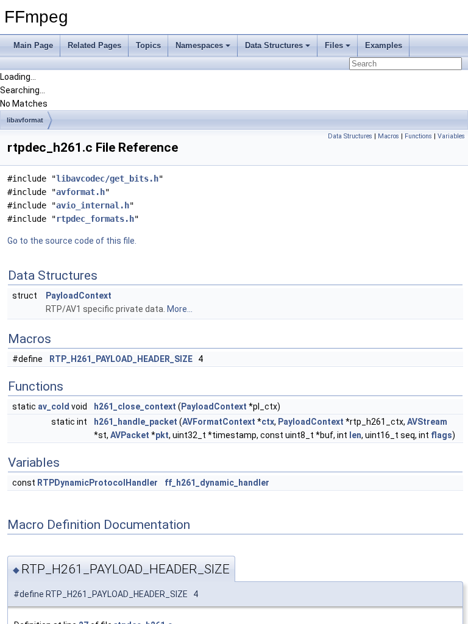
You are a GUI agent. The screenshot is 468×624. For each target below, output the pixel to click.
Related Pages (94, 45)
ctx (267, 422)
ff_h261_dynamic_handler (217, 483)
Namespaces (199, 45)
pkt (162, 435)
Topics (148, 45)
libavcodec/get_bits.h (107, 178)
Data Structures (274, 45)
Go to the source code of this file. (71, 241)
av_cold (53, 406)
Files (334, 45)
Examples (383, 45)
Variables (451, 136)
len (355, 435)
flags (441, 435)
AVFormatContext (218, 422)
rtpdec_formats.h (95, 219)
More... (180, 309)
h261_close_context (135, 406)
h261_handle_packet (135, 422)
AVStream (427, 422)
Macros (388, 136)
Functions (418, 136)
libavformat (25, 120)
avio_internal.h (92, 205)
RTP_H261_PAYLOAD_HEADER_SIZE (121, 359)
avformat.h (80, 192)
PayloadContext (79, 295)
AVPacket (129, 435)
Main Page (33, 45)
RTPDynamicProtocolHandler (97, 483)
